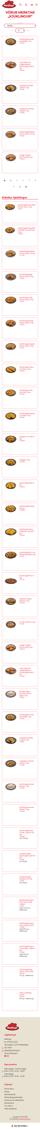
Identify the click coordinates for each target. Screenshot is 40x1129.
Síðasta (26, 187)
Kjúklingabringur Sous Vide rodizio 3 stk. (27, 948)
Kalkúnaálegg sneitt (25, 994)
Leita (20, 4)
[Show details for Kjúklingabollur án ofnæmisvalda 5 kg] (10, 555)
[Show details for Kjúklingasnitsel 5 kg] (10, 485)
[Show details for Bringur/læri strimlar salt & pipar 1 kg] (10, 694)
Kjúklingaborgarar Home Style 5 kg (27, 345)
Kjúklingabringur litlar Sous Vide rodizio (26, 902)
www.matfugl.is (10, 1053)
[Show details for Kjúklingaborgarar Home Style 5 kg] (10, 346)
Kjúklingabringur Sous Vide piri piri (26, 924)
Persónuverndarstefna (14, 1100)
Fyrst (4, 180)
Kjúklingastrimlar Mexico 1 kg (26, 808)
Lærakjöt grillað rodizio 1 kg (26, 87)
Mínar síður (9, 1089)
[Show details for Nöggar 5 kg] (10, 462)
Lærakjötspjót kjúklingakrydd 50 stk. (27, 856)
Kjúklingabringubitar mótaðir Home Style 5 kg (27, 230)
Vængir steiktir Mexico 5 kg (25, 600)
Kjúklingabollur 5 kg (26, 577)
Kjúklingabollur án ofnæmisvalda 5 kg (27, 553)
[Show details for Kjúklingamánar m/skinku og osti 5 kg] (10, 531)
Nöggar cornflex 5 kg (27, 438)
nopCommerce (25, 1119)
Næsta (20, 187)
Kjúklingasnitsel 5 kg (26, 484)
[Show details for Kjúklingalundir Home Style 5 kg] (10, 300)
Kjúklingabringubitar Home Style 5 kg (27, 206)
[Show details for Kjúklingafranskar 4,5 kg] (10, 508)
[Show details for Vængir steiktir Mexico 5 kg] (10, 601)
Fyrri (11, 180)
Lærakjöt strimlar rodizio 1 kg (26, 110)
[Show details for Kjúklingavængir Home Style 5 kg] (10, 323)
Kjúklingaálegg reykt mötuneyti (26, 971)
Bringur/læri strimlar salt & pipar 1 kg (25, 694)
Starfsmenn (9, 1103)
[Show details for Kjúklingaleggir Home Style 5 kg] (10, 277)
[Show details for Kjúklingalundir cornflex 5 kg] (10, 392)
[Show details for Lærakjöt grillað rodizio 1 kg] (10, 88)
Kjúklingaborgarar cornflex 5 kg (27, 414)
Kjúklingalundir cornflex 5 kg (26, 391)
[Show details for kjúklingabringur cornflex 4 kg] (10, 369)
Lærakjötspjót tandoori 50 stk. (26, 878)
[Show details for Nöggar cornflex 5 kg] (10, 439)
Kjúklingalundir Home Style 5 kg (26, 299)
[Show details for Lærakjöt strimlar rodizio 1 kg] (10, 111)
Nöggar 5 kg (24, 460)
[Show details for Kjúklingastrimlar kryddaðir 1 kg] (10, 41)
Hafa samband (10, 1109)
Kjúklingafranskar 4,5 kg (26, 507)
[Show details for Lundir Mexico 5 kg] (10, 624)
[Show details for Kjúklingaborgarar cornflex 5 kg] (10, 416)
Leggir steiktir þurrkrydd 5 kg (26, 156)
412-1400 (8, 1048)
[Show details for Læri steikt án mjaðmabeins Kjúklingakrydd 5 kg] (10, 65)
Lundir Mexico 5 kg (27, 622)
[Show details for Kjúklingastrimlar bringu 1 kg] (10, 786)
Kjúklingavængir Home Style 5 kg (26, 322)
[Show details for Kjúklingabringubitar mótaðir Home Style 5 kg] (10, 230)
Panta (6, 1092)
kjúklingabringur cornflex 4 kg (26, 368)
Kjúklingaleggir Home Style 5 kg (26, 275)
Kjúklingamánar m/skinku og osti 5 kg (27, 531)
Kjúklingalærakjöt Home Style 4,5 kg (27, 133)
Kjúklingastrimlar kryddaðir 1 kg (26, 40)
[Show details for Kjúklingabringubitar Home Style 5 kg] (10, 207)
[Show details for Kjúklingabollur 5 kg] (10, 581)
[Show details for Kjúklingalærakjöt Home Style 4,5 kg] (10, 134)
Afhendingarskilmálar (13, 1097)
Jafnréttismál (9, 1095)
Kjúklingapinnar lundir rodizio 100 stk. (26, 833)
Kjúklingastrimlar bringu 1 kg (26, 785)
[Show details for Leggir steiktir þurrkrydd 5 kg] (10, 157)
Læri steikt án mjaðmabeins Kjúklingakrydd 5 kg (26, 65)
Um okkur (8, 1106)
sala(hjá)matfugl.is (12, 1050)
